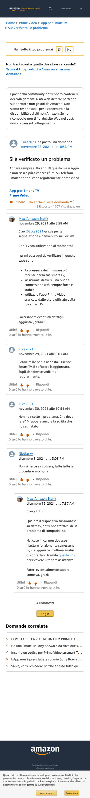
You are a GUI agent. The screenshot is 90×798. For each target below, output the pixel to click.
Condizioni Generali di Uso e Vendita (45, 765)
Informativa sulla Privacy (45, 768)
